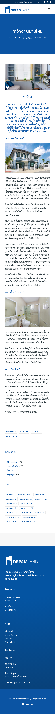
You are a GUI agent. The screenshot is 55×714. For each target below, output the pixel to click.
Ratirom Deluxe (12, 436)
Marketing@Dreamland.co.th (17, 682)
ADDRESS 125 (10, 600)
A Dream (10, 495)
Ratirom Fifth (29, 517)
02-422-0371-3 (11, 667)
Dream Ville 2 (27, 508)
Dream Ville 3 (12, 513)
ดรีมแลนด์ (9, 631)
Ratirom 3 (39, 513)
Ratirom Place (28, 522)
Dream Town (11, 504)
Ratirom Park (12, 522)
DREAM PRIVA (10, 610)
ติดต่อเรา (8, 638)
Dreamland (27, 38)
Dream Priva (36, 432)
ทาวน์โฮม (9, 606)
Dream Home (40, 495)
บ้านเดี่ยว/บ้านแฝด (12, 597)
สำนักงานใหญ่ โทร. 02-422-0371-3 (27, 2)
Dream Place (26, 499)
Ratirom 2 (26, 513)
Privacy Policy (10, 642)
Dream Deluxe (11, 432)
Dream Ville (11, 508)
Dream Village (27, 504)
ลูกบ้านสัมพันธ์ (11, 635)
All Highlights (35, 37)
